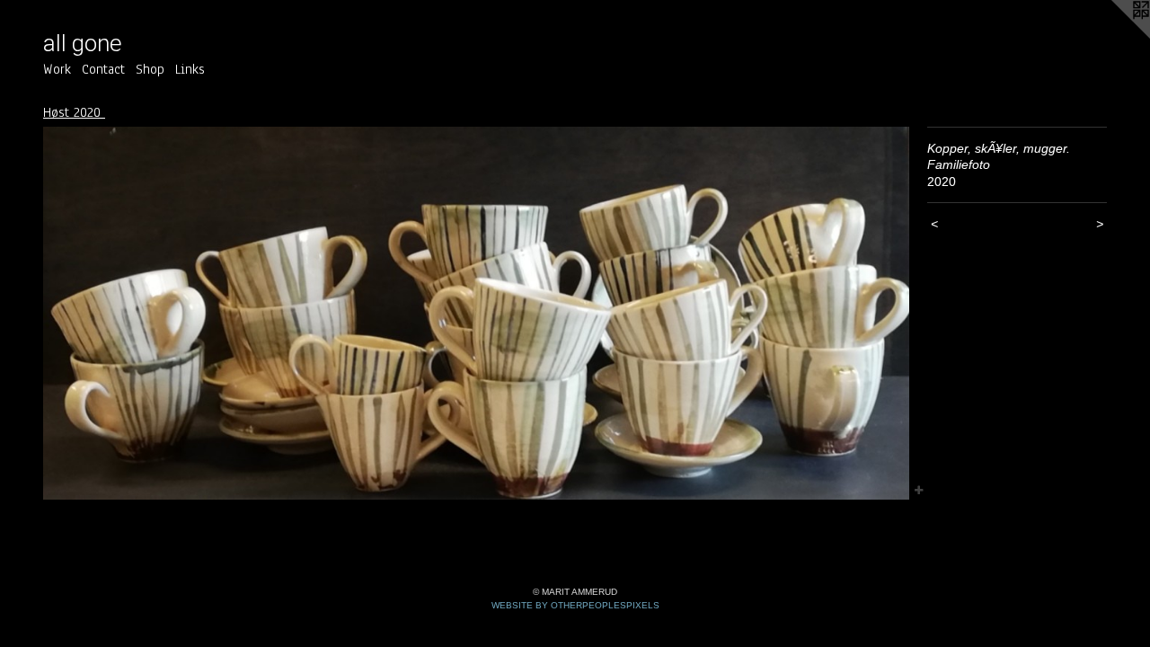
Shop (150, 69)
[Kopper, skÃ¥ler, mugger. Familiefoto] (476, 313)
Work (57, 69)
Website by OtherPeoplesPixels (575, 605)
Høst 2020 (74, 112)
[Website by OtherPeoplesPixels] (1114, 36)
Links (190, 69)
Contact (103, 69)
